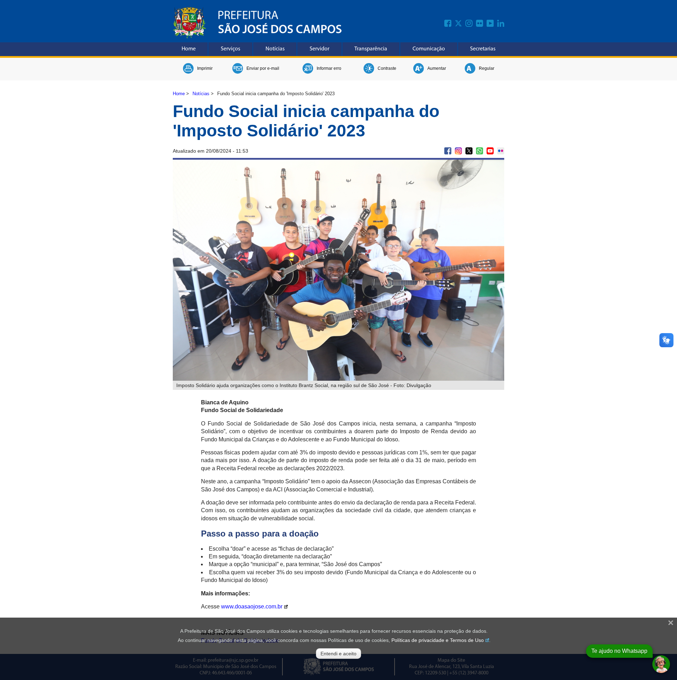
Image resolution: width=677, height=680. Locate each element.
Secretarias (482, 49)
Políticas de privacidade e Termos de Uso (437, 640)
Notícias (275, 49)
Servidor (319, 49)
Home (189, 49)
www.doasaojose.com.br (251, 606)
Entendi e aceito (338, 653)
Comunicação (429, 49)
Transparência (370, 49)
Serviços (230, 49)
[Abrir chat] (661, 664)
